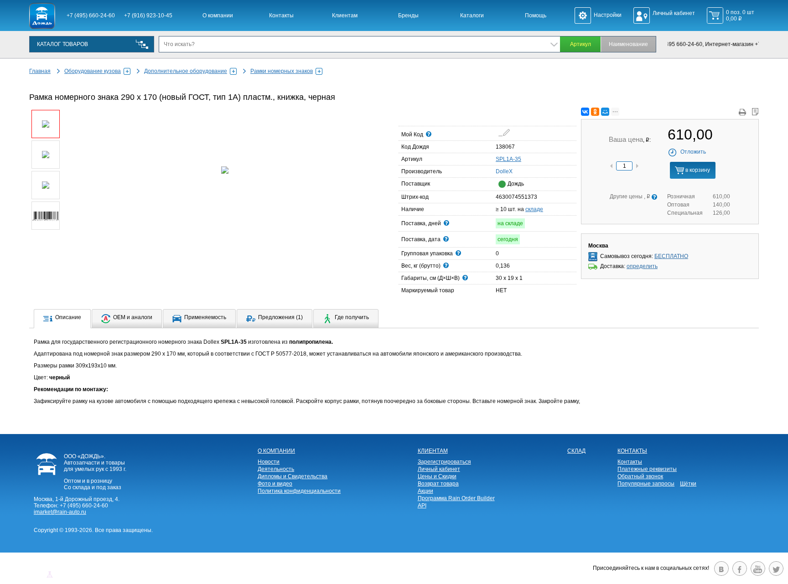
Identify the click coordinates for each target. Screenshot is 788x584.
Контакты (281, 15)
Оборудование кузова (92, 71)
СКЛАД (576, 451)
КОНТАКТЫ (632, 451)
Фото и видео (275, 484)
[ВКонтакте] (585, 112)
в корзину (697, 170)
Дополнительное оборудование (185, 71)
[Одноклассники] (595, 112)
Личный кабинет (439, 469)
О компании (217, 15)
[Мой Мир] (605, 112)
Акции (425, 491)
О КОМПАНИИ (276, 451)
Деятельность (276, 469)
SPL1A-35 (508, 159)
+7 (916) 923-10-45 (148, 15)
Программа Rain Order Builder (456, 498)
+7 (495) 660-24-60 (91, 15)
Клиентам (345, 15)
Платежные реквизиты (647, 469)
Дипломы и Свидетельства (292, 476)
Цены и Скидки (437, 476)
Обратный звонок (640, 476)
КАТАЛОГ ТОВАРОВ (62, 44)
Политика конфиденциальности (299, 491)
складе (534, 209)
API (422, 505)
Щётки (688, 484)
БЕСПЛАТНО (671, 256)
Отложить (693, 152)
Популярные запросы (645, 484)
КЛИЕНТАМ (433, 451)
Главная (40, 71)
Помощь (535, 15)
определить (642, 266)
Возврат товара (438, 484)
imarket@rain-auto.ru (60, 512)
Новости (269, 462)
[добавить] (504, 132)
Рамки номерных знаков (281, 71)
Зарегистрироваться (444, 462)
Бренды (408, 15)
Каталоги (472, 15)
